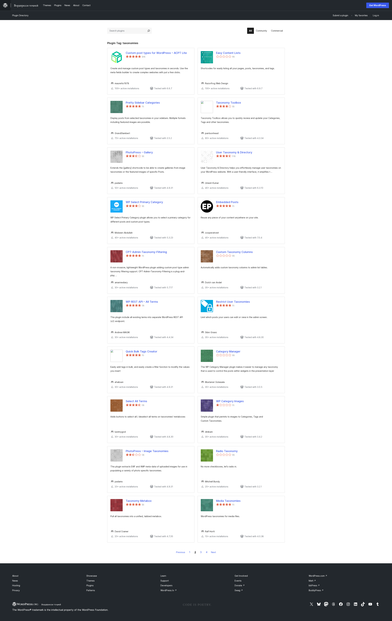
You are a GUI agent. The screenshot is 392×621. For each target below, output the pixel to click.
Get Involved (241, 575)
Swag (239, 590)
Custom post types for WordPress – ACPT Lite (156, 52)
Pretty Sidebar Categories (143, 102)
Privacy (16, 590)
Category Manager (228, 351)
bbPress (314, 585)
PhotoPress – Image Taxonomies (147, 451)
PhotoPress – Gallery (139, 152)
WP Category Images (230, 401)
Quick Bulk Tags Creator (141, 351)
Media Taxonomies (228, 500)
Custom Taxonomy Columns (234, 252)
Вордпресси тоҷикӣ (51, 604)
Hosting (16, 585)
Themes (90, 580)
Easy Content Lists (228, 52)
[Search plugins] (149, 31)
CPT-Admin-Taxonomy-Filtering (146, 252)
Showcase (91, 575)
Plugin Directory (20, 15)
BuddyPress (316, 590)
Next (213, 552)
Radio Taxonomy (227, 451)
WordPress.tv (168, 590)
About (15, 575)
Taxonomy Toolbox (228, 102)
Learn (163, 575)
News (15, 580)
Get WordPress (377, 5)
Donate (240, 585)
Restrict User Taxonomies (233, 301)
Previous (180, 552)
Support (164, 580)
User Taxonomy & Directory (234, 152)
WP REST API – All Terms (142, 301)
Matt (312, 580)
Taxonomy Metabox (139, 500)
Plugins (90, 585)
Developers (166, 585)
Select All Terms (136, 401)
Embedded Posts (227, 202)
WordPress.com (318, 575)
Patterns (90, 590)
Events (238, 580)
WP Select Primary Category (144, 202)
